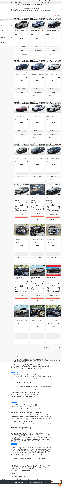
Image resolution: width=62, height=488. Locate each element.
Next (53, 347)
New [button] (30, 2)
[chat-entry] (59, 484)
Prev (45, 347)
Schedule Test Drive (21, 46)
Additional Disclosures (32, 481)
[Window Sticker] (27, 77)
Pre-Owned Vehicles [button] (34, 2)
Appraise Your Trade (21, 48)
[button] (28, 23)
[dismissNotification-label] (60, 480)
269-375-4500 (28, 368)
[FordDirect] (12, 482)
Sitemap (25, 481)
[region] (21, 42)
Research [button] (48, 2)
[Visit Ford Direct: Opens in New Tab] (43, 482)
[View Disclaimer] (21, 36)
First (43, 347)
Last (55, 347)
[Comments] (26, 77)
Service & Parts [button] (44, 2)
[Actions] (27, 30)
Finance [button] (41, 2)
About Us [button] (50, 2)
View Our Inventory (14, 372)
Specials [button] (38, 2)
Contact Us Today (14, 402)
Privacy (27, 481)
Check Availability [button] (21, 50)
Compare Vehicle (18, 140)
